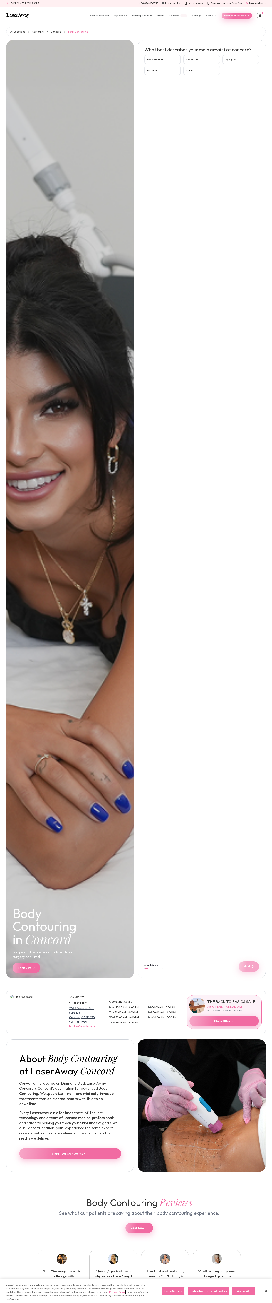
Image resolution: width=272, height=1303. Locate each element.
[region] (136, 1291)
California (38, 31)
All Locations (17, 31)
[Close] (266, 1291)
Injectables (120, 15)
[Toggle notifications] (260, 15)
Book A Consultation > (82, 1026)
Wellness (177, 15)
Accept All (243, 1291)
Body (160, 15)
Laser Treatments (99, 15)
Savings (196, 15)
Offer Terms (236, 1010)
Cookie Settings (173, 1291)
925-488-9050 (78, 1021)
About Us (211, 15)
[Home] (17, 15)
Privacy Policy (117, 1291)
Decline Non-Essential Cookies (208, 1291)
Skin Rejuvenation (142, 15)
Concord (56, 31)
